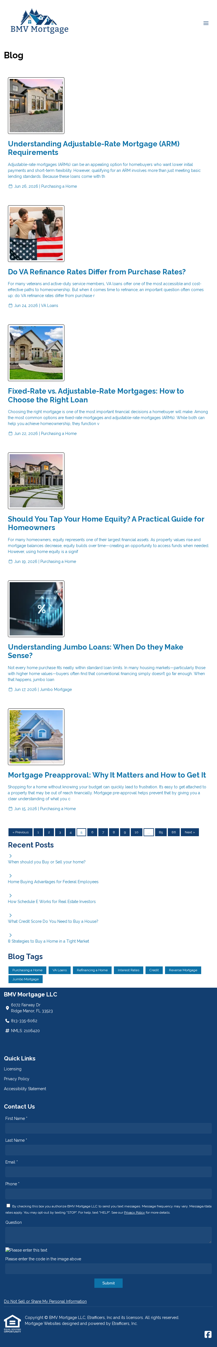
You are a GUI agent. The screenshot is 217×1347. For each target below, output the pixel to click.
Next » (190, 832)
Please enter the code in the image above (43, 1259)
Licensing (12, 1069)
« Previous (20, 832)
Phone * (12, 1184)
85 (161, 832)
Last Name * (16, 1140)
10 (136, 832)
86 (174, 832)
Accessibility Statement (25, 1088)
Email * (11, 1162)
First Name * (16, 1118)
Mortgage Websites (43, 1323)
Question (13, 1222)
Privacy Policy (16, 1079)
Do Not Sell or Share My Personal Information (45, 1301)
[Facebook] (208, 1335)
